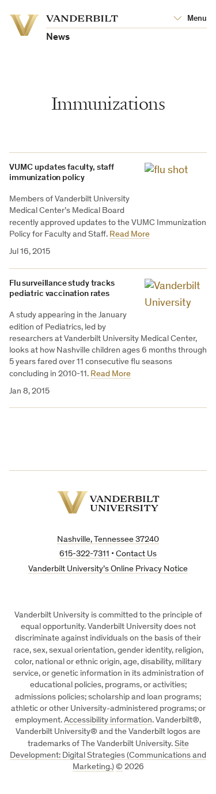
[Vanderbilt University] (108, 502)
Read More (129, 234)
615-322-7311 (84, 554)
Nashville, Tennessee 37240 (108, 539)
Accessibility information (108, 720)
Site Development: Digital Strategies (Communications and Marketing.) (108, 756)
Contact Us (136, 554)
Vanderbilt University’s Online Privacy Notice (108, 569)
